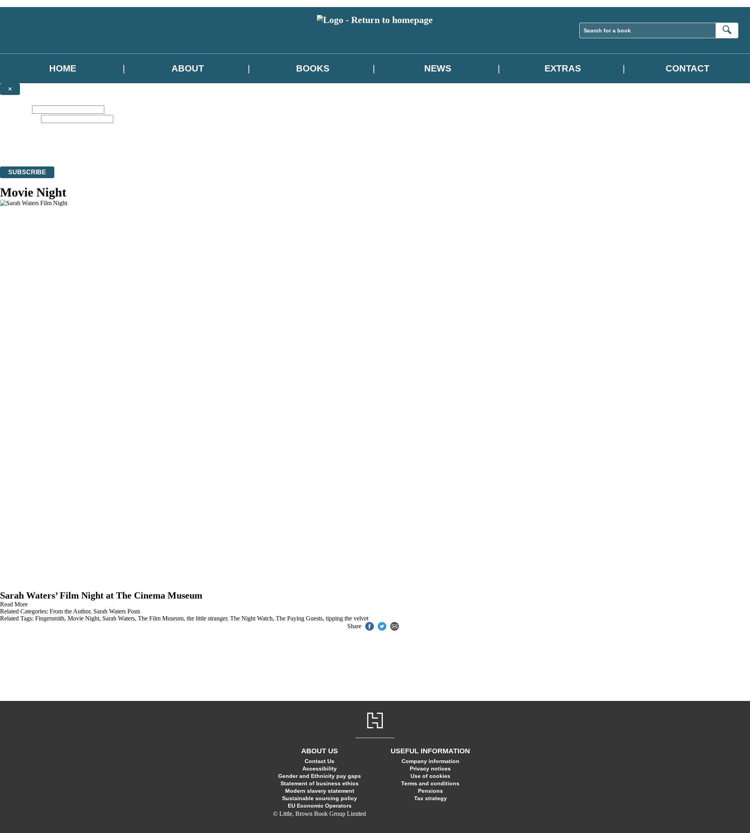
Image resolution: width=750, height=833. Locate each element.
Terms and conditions (430, 783)
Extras (563, 68)
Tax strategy (430, 798)
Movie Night (83, 618)
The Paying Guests (299, 618)
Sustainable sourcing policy (319, 798)
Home (62, 68)
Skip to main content (25, 3)
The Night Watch (251, 618)
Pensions (430, 791)
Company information (430, 761)
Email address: (19, 118)
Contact (687, 68)
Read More (14, 604)
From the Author (70, 611)
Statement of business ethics (319, 783)
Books (312, 68)
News (437, 68)
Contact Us (319, 761)
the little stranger (207, 618)
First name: (15, 109)
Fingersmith (49, 618)
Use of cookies (430, 776)
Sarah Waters (118, 618)
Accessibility (319, 768)
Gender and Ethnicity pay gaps (319, 776)
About (187, 68)
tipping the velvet (347, 618)
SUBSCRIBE (27, 172)
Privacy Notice (154, 148)
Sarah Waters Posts (116, 611)
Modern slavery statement (319, 791)
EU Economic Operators (320, 806)
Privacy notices (430, 768)
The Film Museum (161, 618)
